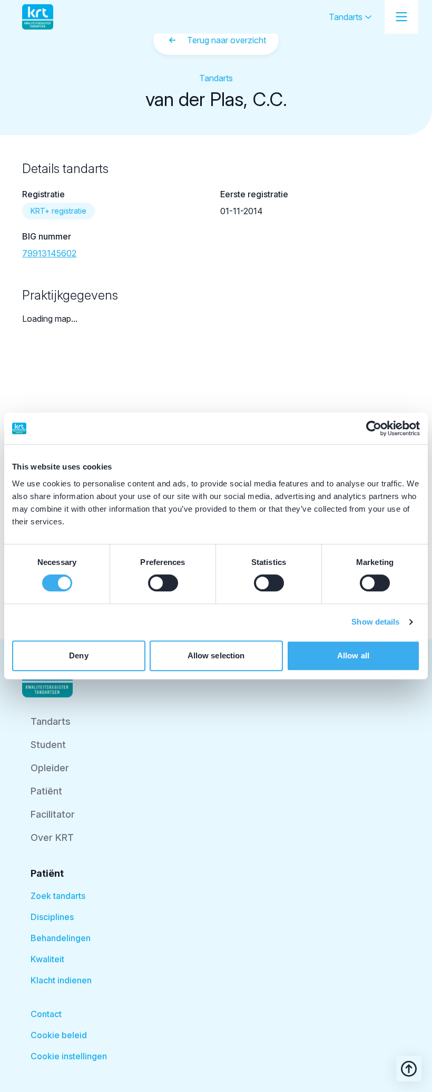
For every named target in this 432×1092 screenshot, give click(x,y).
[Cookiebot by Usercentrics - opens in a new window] (374, 428)
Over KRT (52, 837)
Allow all (353, 655)
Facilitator (53, 814)
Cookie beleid (59, 1035)
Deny (78, 655)
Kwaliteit (47, 959)
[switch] (163, 582)
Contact (46, 1014)
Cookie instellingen (69, 1056)
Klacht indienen (61, 980)
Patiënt (46, 791)
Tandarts (347, 17)
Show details (375, 621)
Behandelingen (61, 938)
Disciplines (52, 917)
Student (48, 744)
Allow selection (216, 655)
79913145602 (49, 253)
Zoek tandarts (58, 895)
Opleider (50, 767)
